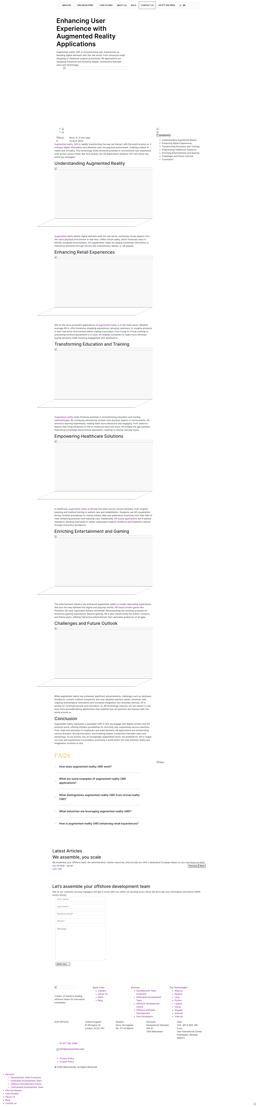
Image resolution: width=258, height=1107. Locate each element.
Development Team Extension (26, 1077)
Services (66, 5)
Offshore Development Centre (26, 1084)
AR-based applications (125, 518)
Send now (62, 964)
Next (202, 865)
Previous (193, 865)
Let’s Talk (57, 868)
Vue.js (178, 1006)
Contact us (11, 1103)
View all (179, 1016)
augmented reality (107, 325)
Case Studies (106, 5)
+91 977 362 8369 (166, 5)
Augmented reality (63, 236)
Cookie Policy (67, 1061)
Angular (178, 1010)
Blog (133, 5)
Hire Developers (85, 5)
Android (179, 1013)
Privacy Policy (67, 1058)
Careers (102, 990)
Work (100, 997)
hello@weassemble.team (71, 1049)
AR (89, 242)
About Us (122, 5)
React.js (179, 990)
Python (178, 1000)
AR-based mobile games (127, 607)
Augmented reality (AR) (66, 144)
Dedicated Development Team (26, 1080)
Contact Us (147, 5)
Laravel (178, 1003)
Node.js (178, 994)
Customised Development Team (27, 1087)
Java (177, 997)
